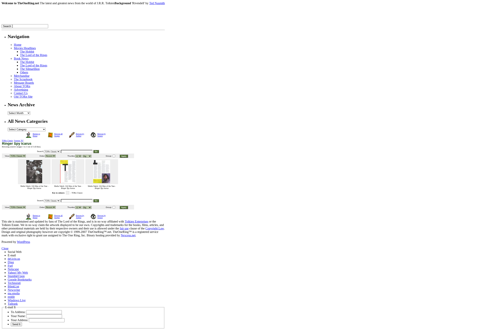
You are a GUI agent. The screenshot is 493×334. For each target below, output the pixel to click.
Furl (10, 265)
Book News (21, 58)
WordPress (23, 241)
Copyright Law (154, 228)
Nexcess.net (128, 235)
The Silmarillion (30, 69)
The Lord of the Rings (33, 55)
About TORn (22, 86)
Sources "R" (18, 141)
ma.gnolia (14, 293)
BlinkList (13, 286)
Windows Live (17, 300)
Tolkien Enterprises (136, 221)
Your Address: (19, 320)
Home (17, 44)
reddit (11, 296)
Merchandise (21, 75)
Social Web (15, 251)
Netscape (13, 269)
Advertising (21, 89)
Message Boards (24, 82)
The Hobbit (27, 51)
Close (5, 248)
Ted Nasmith (157, 3)
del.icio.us (14, 258)
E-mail (12, 255)
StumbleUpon (16, 276)
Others (24, 72)
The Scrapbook (23, 79)
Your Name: (18, 316)
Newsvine (14, 290)
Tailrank (13, 303)
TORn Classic (7, 141)
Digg (11, 262)
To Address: (18, 312)
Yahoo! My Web (18, 272)
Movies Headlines (25, 48)
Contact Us (21, 93)
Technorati (14, 283)
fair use (124, 228)
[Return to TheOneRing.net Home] (59, 23)
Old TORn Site (23, 96)
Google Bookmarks (20, 279)
